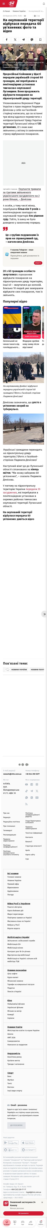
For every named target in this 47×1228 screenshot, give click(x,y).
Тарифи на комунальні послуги (20, 984)
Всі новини (12, 873)
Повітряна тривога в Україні (19, 918)
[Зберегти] (40, 39)
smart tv (11, 1150)
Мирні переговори (15, 914)
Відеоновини (13, 887)
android (11, 1142)
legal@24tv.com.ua (33, 1192)
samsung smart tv (28, 1150)
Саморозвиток (13, 1041)
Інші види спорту (14, 1091)
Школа (10, 1034)
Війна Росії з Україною (18, 903)
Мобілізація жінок (15, 948)
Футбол (10, 1080)
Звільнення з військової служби (21, 941)
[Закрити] (42, 1202)
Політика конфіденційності (10, 846)
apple (28, 1142)
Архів (27, 850)
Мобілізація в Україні (18, 937)
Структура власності (33, 846)
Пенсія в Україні (14, 992)
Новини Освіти (14, 1027)
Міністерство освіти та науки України (23, 1030)
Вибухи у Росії (13, 925)
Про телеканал (9, 826)
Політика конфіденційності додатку (32, 814)
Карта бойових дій (15, 910)
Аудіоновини (12, 891)
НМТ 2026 (11, 1037)
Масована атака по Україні (18, 921)
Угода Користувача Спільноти (33, 821)
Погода (10, 895)
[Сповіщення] (44, 3)
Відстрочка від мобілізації (18, 955)
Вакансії (28, 842)
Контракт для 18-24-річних (18, 951)
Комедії (10, 1014)
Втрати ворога (13, 928)
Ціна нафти (12, 974)
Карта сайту (30, 855)
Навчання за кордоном (17, 1045)
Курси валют (12, 977)
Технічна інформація (33, 833)
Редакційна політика (11, 822)
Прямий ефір (13, 884)
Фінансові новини (15, 981)
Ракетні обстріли (14, 907)
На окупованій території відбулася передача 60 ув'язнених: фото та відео (36, 11)
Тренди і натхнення (15, 1064)
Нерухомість (13, 1053)
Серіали (10, 1018)
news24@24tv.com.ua (12, 774)
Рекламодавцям (9, 835)
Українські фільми (15, 1007)
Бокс (9, 1076)
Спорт (10, 1073)
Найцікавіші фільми (16, 1004)
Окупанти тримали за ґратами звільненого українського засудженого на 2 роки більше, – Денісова (22, 194)
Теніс (9, 1083)
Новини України (19, 11)
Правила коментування (31, 828)
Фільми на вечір (14, 1011)
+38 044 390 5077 (32, 774)
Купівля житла (13, 1060)
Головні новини (14, 877)
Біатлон (10, 1087)
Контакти (29, 837)
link (26, 784)
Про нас (6, 813)
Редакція (6, 817)
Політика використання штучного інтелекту (11, 853)
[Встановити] (23, 1208)
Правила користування (8, 840)
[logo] (11, 3)
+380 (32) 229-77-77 (18, 1189)
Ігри (27, 859)
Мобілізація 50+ (14, 944)
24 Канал (6, 11)
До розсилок (16, 1126)
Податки (11, 988)
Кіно (9, 1000)
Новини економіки (16, 970)
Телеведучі (7, 830)
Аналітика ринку (14, 1057)
